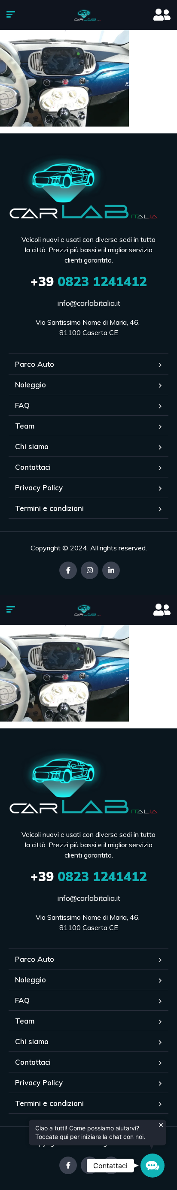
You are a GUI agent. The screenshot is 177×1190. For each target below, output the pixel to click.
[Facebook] (68, 570)
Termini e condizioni (49, 508)
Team (24, 425)
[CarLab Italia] (89, 15)
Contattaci (33, 466)
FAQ (22, 405)
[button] (152, 1166)
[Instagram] (89, 570)
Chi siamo (32, 446)
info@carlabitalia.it (88, 303)
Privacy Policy (39, 487)
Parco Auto (34, 363)
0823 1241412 (89, 281)
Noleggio (30, 384)
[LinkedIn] (111, 570)
